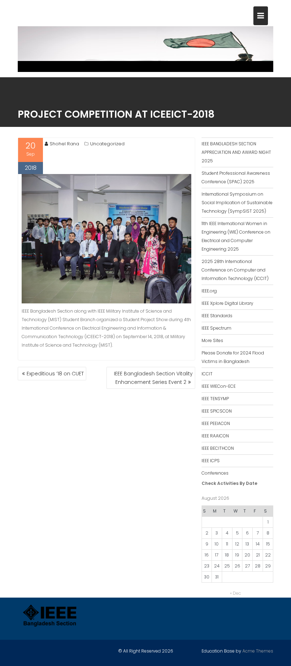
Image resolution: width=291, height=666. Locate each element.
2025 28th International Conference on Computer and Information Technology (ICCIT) (235, 269)
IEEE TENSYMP (215, 399)
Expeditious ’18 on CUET (55, 373)
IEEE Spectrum (216, 328)
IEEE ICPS (211, 461)
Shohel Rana (64, 143)
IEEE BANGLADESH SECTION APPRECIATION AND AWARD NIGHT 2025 (236, 152)
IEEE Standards (217, 316)
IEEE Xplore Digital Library (227, 303)
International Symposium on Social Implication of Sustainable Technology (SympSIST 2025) (237, 202)
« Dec (235, 593)
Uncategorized (107, 143)
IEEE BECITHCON (218, 448)
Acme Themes (257, 651)
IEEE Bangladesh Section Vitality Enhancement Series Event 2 (153, 378)
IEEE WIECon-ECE (219, 386)
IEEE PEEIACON (216, 423)
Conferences (215, 473)
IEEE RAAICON (215, 436)
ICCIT (207, 374)
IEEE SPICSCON (217, 411)
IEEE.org (209, 291)
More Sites (212, 340)
